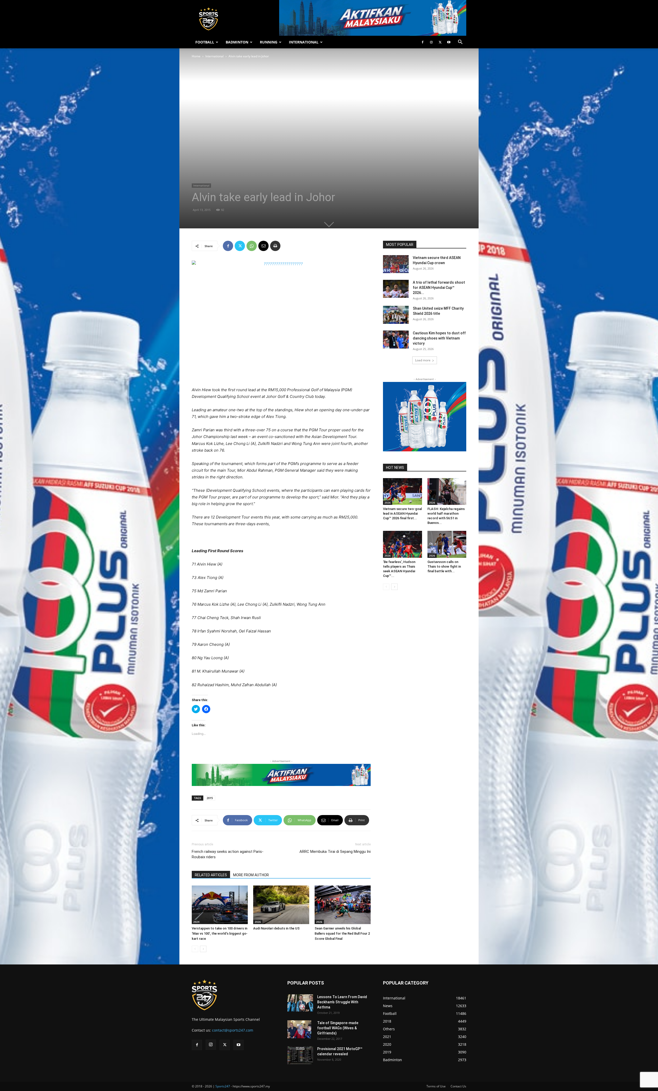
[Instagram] (431, 42)
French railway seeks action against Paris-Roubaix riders (227, 854)
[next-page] (203, 949)
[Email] (263, 246)
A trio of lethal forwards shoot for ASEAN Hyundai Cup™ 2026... (439, 287)
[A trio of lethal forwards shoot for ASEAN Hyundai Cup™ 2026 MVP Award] (396, 289)
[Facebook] (422, 42)
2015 (210, 798)
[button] (460, 42)
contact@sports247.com (232, 1030)
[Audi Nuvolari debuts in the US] (281, 905)
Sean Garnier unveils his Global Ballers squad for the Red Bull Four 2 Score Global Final (342, 933)
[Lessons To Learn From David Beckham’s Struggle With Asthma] (300, 1003)
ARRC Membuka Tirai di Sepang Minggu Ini (335, 851)
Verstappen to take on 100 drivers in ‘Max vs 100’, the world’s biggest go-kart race (220, 933)
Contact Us (458, 1086)
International (214, 56)
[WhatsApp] (251, 246)
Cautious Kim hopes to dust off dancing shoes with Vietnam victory (439, 338)
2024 (196, 922)
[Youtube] (449, 42)
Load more (423, 360)
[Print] (275, 246)
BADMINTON (237, 42)
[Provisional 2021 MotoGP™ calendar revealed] (300, 1055)
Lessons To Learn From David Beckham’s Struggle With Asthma (342, 1002)
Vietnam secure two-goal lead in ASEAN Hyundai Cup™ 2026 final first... (402, 513)
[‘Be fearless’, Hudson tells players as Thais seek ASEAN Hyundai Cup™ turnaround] (402, 544)
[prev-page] (195, 949)
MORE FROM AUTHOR (251, 875)
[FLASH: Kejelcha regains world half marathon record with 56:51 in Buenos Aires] (447, 491)
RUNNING (268, 42)
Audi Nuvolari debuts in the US (276, 928)
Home (196, 56)
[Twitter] (440, 42)
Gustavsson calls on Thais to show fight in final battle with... (444, 566)
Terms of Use (436, 1086)
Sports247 (222, 1086)
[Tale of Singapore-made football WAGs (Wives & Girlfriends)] (299, 1029)
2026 (258, 922)
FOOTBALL (204, 42)
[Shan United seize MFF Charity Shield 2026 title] (396, 315)
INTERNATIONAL (303, 42)
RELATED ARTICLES (211, 875)
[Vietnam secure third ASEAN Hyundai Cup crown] (396, 264)
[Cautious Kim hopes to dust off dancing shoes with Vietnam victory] (396, 339)
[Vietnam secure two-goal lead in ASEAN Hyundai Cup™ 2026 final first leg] (402, 491)
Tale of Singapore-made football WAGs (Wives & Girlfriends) (337, 1028)
